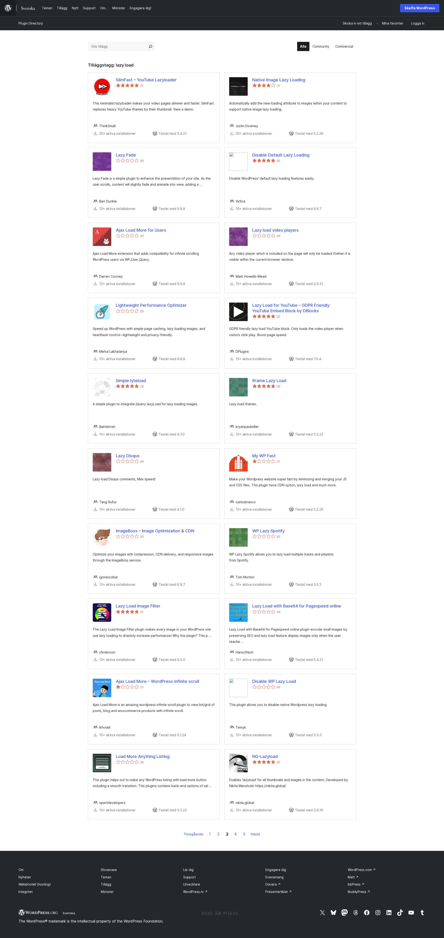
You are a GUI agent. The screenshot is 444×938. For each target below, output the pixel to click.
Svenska (69, 913)
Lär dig (188, 870)
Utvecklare (191, 884)
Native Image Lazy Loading (278, 79)
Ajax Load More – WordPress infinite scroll (157, 681)
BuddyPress (359, 892)
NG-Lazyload (265, 756)
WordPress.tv (195, 892)
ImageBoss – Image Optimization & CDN (155, 530)
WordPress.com (362, 870)
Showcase (109, 870)
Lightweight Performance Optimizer (151, 305)
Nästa (255, 834)
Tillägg (106, 884)
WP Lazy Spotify (268, 530)
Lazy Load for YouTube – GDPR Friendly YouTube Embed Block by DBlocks (291, 308)
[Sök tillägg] (150, 46)
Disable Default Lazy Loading (280, 155)
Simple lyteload (131, 380)
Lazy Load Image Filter (138, 606)
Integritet (25, 892)
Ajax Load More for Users (141, 230)
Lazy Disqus (128, 455)
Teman (106, 877)
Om (21, 870)
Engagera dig (275, 870)
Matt (353, 877)
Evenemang (274, 877)
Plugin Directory (30, 23)
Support (189, 877)
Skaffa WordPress (419, 8)
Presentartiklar (278, 892)
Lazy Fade (126, 155)
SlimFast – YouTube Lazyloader (146, 79)
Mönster (107, 892)
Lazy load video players (275, 230)
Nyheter (24, 877)
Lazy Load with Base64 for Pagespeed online (296, 606)
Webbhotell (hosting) (34, 884)
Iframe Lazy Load (269, 380)
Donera (273, 884)
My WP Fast (264, 455)
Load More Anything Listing (143, 756)
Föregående (193, 834)
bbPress (356, 884)
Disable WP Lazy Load (274, 681)
